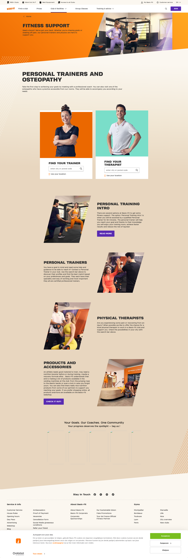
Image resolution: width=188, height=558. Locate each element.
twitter (101, 494)
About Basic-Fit (77, 510)
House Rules (12, 513)
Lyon (136, 519)
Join (176, 9)
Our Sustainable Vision (106, 510)
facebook (95, 494)
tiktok (113, 494)
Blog (9, 529)
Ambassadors (39, 510)
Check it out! (53, 402)
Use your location (58, 174)
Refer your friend (40, 528)
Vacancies (37, 516)
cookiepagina (58, 543)
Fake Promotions (104, 513)
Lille (161, 513)
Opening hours (13, 516)
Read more (106, 234)
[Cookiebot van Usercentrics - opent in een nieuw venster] (18, 553)
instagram (107, 494)
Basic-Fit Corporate (79, 513)
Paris (136, 523)
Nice (162, 516)
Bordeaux (138, 513)
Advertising (12, 523)
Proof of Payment (41, 513)
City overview (166, 519)
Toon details (37, 554)
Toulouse (138, 516)
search (81, 168)
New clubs (164, 523)
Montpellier (139, 510)
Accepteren (165, 536)
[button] (178, 2)
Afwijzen (165, 550)
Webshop (11, 526)
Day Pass (11, 519)
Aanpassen (164, 543)
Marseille (164, 510)
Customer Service (14, 510)
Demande (165, 8)
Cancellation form (41, 519)
